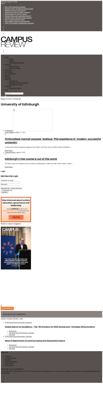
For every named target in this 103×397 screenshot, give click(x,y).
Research (8, 64)
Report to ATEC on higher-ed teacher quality (19, 9)
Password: (4, 184)
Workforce (8, 70)
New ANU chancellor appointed (15, 7)
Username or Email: (7, 180)
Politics (11, 59)
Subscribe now (13, 81)
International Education (16, 63)
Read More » (9, 150)
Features (7, 75)
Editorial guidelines (11, 361)
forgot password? (16, 188)
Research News (14, 66)
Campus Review (10, 152)
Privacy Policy (9, 363)
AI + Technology (10, 73)
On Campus (8, 72)
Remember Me (7, 190)
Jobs (6, 90)
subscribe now (5, 188)
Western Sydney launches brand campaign (18, 18)
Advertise (8, 86)
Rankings (8, 77)
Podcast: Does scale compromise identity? (18, 16)
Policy (7, 57)
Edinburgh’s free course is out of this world (31, 159)
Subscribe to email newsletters (18, 83)
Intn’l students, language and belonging (17, 21)
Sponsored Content (15, 88)
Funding (11, 61)
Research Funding (14, 68)
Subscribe (8, 79)
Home (3, 99)
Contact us (8, 356)
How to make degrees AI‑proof (15, 19)
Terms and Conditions (90, 371)
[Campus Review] (16, 47)
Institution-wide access (16, 84)
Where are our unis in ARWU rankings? (17, 12)
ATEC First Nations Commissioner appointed (19, 23)
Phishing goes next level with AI (15, 10)
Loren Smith (9, 132)
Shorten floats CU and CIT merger (16, 14)
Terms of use (9, 365)
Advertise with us (10, 358)
